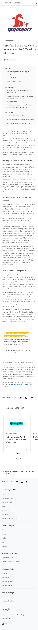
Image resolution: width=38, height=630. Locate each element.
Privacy (4, 615)
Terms (11, 615)
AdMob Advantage (7, 498)
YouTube (4, 538)
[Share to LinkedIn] (26, 397)
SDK (3, 542)
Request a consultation (19, 384)
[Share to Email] (32, 397)
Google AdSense (7, 585)
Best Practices (11, 60)
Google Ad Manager (8, 581)
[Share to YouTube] (17, 481)
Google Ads (5, 577)
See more (19, 458)
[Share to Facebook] (21, 397)
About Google (20, 615)
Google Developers (8, 557)
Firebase (4, 573)
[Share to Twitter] (16, 397)
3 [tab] (21, 453)
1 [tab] (17, 453)
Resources (5, 514)
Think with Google (7, 597)
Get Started (5, 510)
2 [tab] (19, 453)
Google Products (7, 618)
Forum (4, 534)
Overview (5, 494)
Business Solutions (8, 601)
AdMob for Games (7, 502)
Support (4, 546)
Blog (3, 530)
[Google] (9, 2)
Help (6, 624)
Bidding (4, 506)
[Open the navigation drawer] (3, 3)
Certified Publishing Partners (11, 562)
